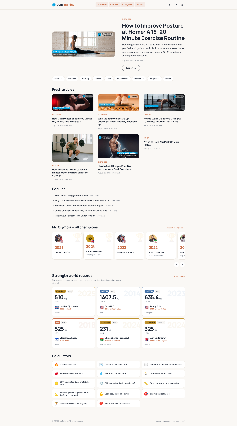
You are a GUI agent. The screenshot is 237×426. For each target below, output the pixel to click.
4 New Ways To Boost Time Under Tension (75, 215)
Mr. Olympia (127, 4)
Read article (131, 68)
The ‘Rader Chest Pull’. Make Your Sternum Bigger (79, 205)
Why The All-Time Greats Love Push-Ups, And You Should (82, 200)
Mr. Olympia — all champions (75, 227)
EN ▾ (175, 4)
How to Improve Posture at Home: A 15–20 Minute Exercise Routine (153, 32)
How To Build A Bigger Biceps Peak (71, 195)
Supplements (122, 78)
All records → (179, 276)
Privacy (176, 421)
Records (139, 4)
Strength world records (72, 275)
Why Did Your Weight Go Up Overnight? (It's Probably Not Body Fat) (117, 121)
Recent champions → (176, 228)
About (158, 421)
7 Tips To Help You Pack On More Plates (161, 143)
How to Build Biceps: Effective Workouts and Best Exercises (115, 167)
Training (85, 78)
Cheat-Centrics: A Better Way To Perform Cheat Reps (81, 210)
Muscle (98, 78)
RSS (183, 421)
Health (168, 78)
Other (109, 78)
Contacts (167, 421)
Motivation (139, 78)
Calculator (102, 4)
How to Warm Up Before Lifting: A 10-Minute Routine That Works (162, 120)
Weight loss (154, 78)
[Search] (169, 4)
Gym (65, 4)
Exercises (126, 19)
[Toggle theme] (182, 4)
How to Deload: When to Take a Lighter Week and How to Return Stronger (70, 172)
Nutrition (72, 78)
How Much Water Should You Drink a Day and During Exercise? (72, 120)
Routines (114, 4)
